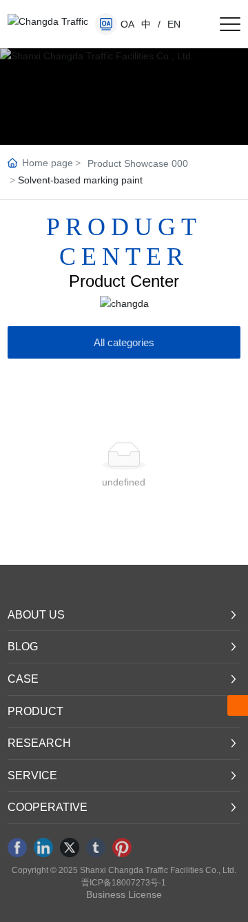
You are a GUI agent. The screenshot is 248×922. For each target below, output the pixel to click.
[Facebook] (17, 847)
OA (127, 24)
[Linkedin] (43, 847)
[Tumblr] (95, 847)
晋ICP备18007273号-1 (123, 883)
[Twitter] (69, 847)
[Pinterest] (122, 847)
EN (173, 24)
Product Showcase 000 (137, 163)
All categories (124, 342)
